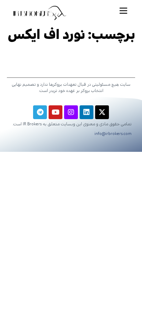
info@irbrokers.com (113, 134)
